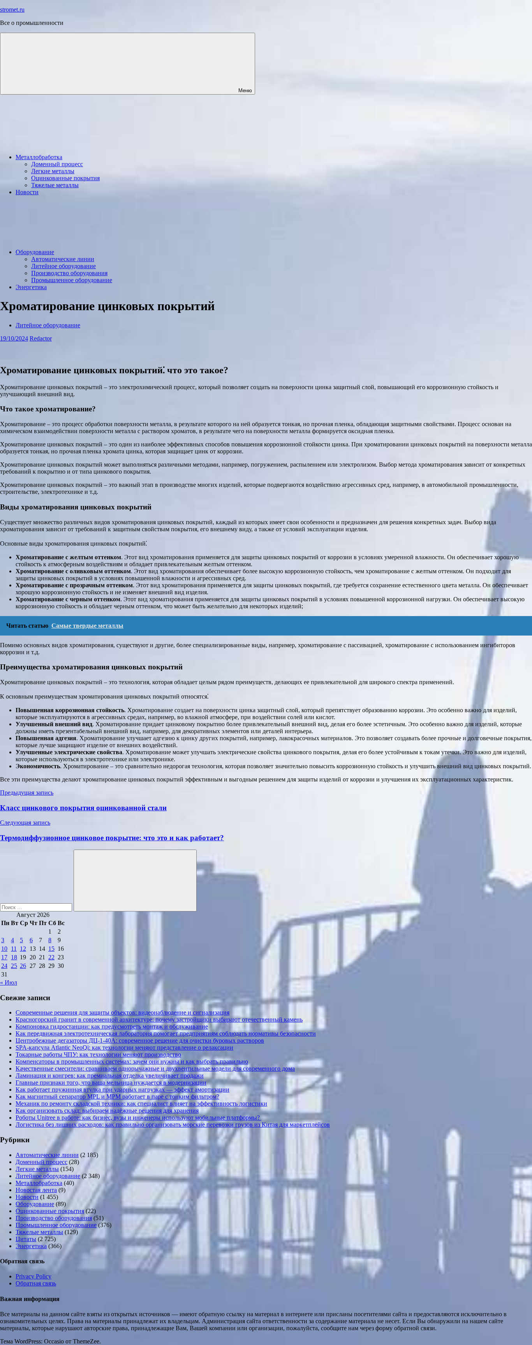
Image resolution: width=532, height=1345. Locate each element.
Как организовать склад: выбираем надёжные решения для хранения (107, 1110)
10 (4, 948)
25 (14, 965)
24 (4, 965)
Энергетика (31, 287)
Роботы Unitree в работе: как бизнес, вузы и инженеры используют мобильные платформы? (138, 1117)
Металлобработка (39, 157)
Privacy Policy (33, 1276)
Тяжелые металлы (55, 185)
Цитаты (26, 1239)
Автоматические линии (62, 259)
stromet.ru (12, 9)
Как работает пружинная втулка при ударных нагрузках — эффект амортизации (122, 1089)
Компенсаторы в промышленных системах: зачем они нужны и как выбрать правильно (132, 1061)
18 (14, 957)
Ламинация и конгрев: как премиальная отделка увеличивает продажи (110, 1075)
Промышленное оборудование (71, 280)
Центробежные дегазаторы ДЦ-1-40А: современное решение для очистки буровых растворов (140, 1040)
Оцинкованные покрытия (65, 178)
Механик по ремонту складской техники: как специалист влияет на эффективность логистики (141, 1103)
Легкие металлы (52, 171)
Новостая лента (36, 1190)
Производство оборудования (69, 273)
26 (23, 965)
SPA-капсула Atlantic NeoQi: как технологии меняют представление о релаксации (124, 1047)
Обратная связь (36, 1283)
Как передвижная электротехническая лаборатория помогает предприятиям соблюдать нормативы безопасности (166, 1033)
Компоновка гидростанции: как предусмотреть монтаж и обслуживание (112, 1026)
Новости (27, 192)
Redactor (41, 338)
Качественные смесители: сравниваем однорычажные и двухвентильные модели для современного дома (155, 1068)
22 (51, 957)
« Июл (8, 982)
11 (14, 948)
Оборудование (35, 252)
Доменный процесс (57, 164)
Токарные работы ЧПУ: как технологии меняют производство (98, 1054)
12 (23, 948)
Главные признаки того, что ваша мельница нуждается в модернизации (111, 1082)
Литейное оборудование (63, 266)
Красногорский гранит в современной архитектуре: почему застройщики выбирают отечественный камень (159, 1019)
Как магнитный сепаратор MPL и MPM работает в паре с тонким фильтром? (117, 1096)
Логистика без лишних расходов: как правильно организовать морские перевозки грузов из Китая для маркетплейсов (173, 1124)
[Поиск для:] (37, 907)
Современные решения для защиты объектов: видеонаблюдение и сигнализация (122, 1012)
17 (4, 957)
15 (51, 948)
